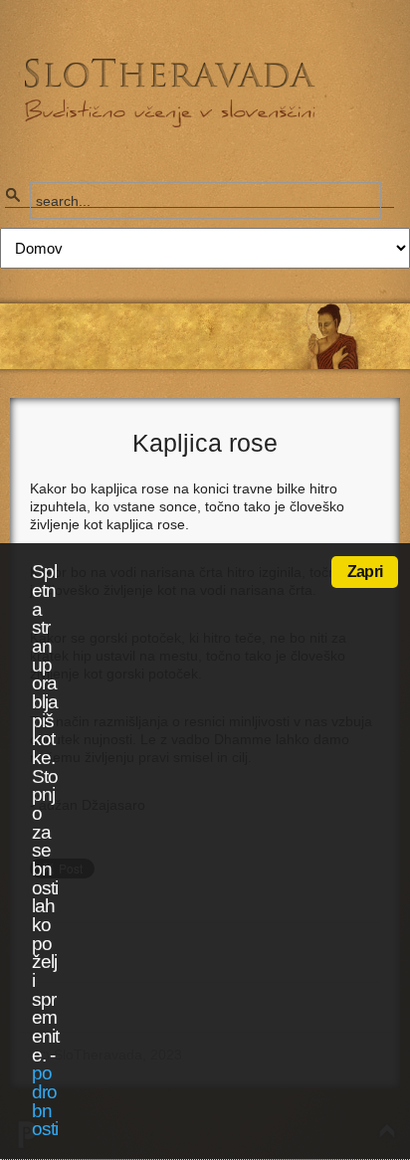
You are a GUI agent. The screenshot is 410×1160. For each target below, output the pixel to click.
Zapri (364, 571)
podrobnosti (45, 1101)
